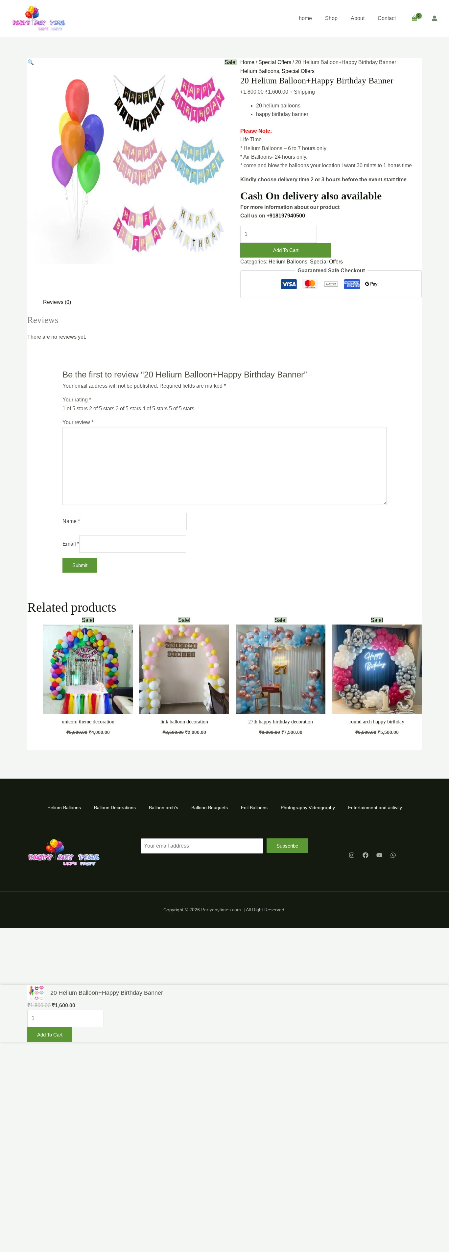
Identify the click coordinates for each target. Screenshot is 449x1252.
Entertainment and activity (375, 807)
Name (71, 521)
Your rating (76, 399)
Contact (387, 18)
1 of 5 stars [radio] (75, 408)
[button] (30, 62)
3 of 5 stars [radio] (128, 408)
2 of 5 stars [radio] (101, 408)
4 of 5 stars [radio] (155, 408)
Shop (331, 18)
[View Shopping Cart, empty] (414, 18)
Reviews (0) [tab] (57, 302)
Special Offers (274, 62)
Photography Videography (308, 807)
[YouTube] (379, 855)
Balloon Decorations (115, 807)
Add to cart (285, 250)
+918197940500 (286, 215)
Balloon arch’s (163, 807)
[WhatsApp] (393, 855)
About (358, 18)
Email (70, 544)
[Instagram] (352, 855)
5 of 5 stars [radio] (181, 408)
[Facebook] (365, 855)
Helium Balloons (259, 71)
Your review (77, 422)
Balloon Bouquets (209, 807)
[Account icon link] (434, 18)
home (305, 18)
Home (247, 62)
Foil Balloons (254, 807)
